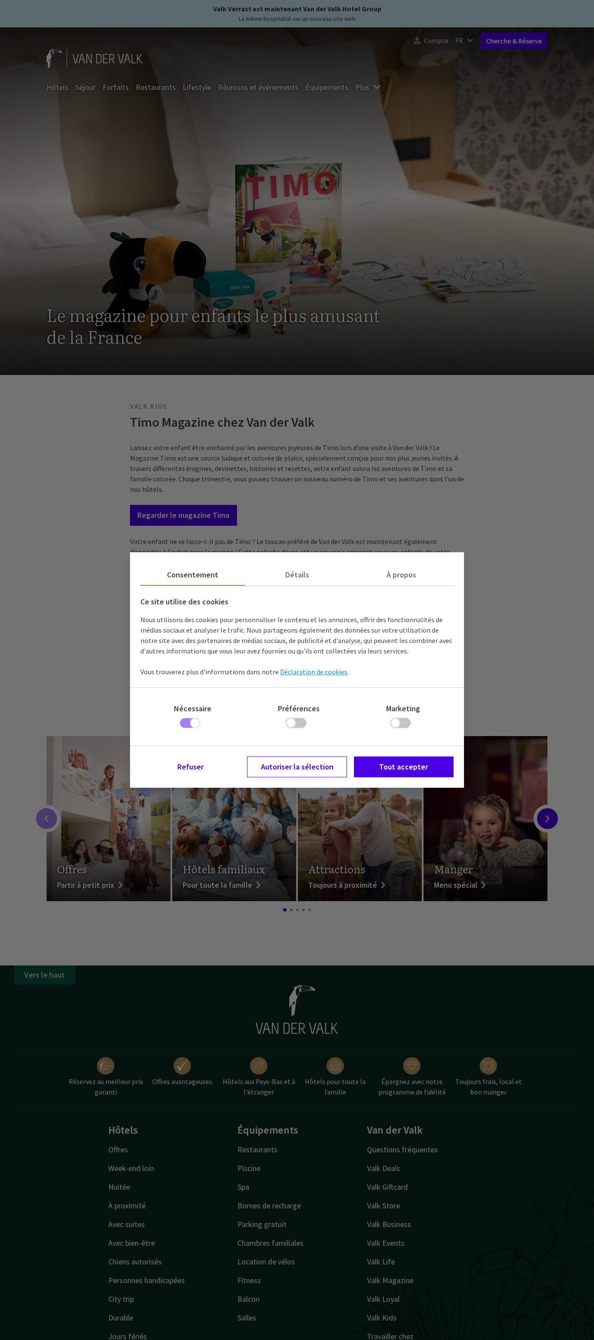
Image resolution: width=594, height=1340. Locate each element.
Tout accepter (403, 767)
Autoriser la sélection (297, 767)
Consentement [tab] (192, 575)
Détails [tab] (297, 575)
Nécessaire (192, 708)
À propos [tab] (401, 575)
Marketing (403, 708)
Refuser (190, 767)
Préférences (299, 708)
